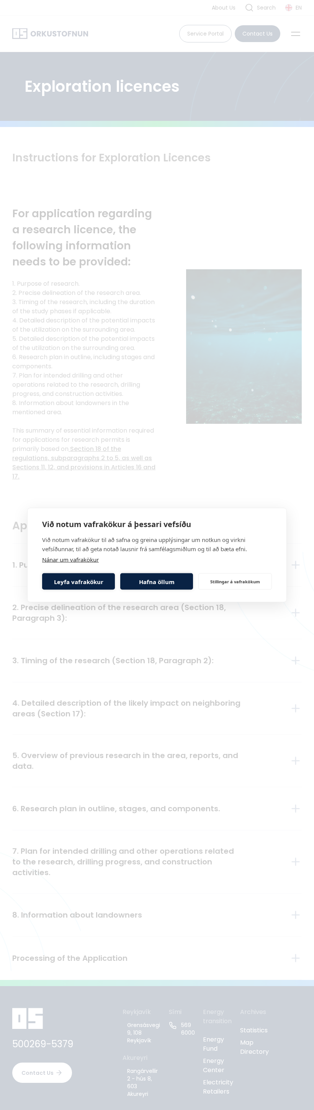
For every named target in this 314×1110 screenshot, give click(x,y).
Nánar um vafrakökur (70, 559)
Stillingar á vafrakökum (235, 581)
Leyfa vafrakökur (78, 581)
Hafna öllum (157, 581)
